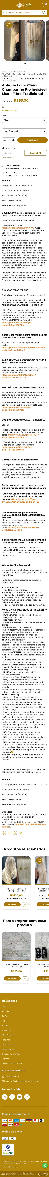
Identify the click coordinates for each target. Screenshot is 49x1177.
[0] (44, 5)
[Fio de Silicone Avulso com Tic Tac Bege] (25, 978)
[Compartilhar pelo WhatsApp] (4, 833)
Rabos (4, 1021)
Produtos (6, 1040)
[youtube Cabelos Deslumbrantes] (19, 1097)
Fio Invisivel (7, 1011)
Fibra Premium (8, 1035)
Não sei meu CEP (8, 158)
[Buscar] (44, 13)
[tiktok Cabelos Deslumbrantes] (27, 1097)
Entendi (43, 1174)
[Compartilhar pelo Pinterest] (21, 834)
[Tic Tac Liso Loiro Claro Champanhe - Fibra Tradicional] (25, 904)
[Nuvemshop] (10, 1167)
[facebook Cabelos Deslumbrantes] (12, 1097)
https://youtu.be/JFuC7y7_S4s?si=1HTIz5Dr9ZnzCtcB (17, 448)
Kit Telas (5, 1026)
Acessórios (6, 1030)
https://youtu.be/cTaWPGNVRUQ (18, 228)
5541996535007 (12, 1076)
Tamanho (5, 115)
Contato (5, 1059)
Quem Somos (8, 1049)
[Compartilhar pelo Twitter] (16, 834)
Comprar (12, 904)
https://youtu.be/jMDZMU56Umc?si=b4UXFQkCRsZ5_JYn (19, 376)
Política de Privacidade (12, 1063)
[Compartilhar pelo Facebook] (10, 834)
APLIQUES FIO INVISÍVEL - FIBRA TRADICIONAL (24, 74)
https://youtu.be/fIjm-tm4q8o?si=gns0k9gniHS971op (17, 408)
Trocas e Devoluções (11, 1054)
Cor (3, 126)
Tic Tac (5, 1016)
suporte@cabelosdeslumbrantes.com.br (23, 1081)
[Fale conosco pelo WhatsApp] (45, 1165)
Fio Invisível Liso (11, 76)
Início (4, 72)
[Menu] (5, 5)
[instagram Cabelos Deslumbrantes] (5, 1097)
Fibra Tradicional (16, 72)
